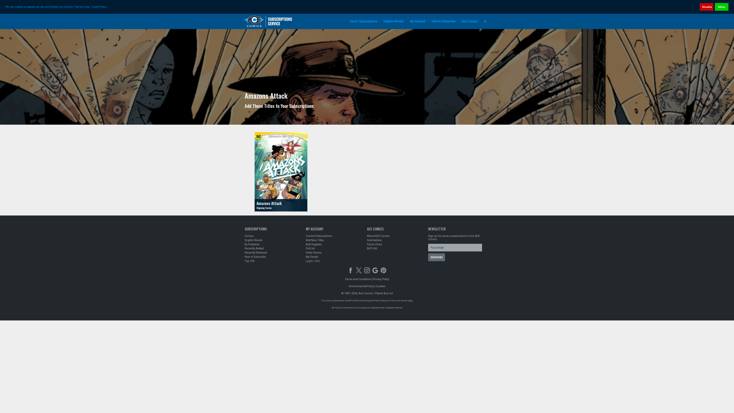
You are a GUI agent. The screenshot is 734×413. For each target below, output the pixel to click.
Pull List (310, 248)
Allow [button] (721, 6)
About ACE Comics (378, 235)
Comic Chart (374, 244)
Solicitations (374, 240)
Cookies (380, 286)
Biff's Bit (372, 248)
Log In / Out (313, 261)
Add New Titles (315, 240)
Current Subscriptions (319, 235)
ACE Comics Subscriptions (268, 21)
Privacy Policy (381, 279)
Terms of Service (399, 300)
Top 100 (249, 261)
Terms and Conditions (358, 279)
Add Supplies (314, 244)
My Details (312, 256)
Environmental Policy (361, 286)
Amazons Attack (269, 203)
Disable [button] (707, 6)
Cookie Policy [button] (99, 6)
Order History (314, 252)
